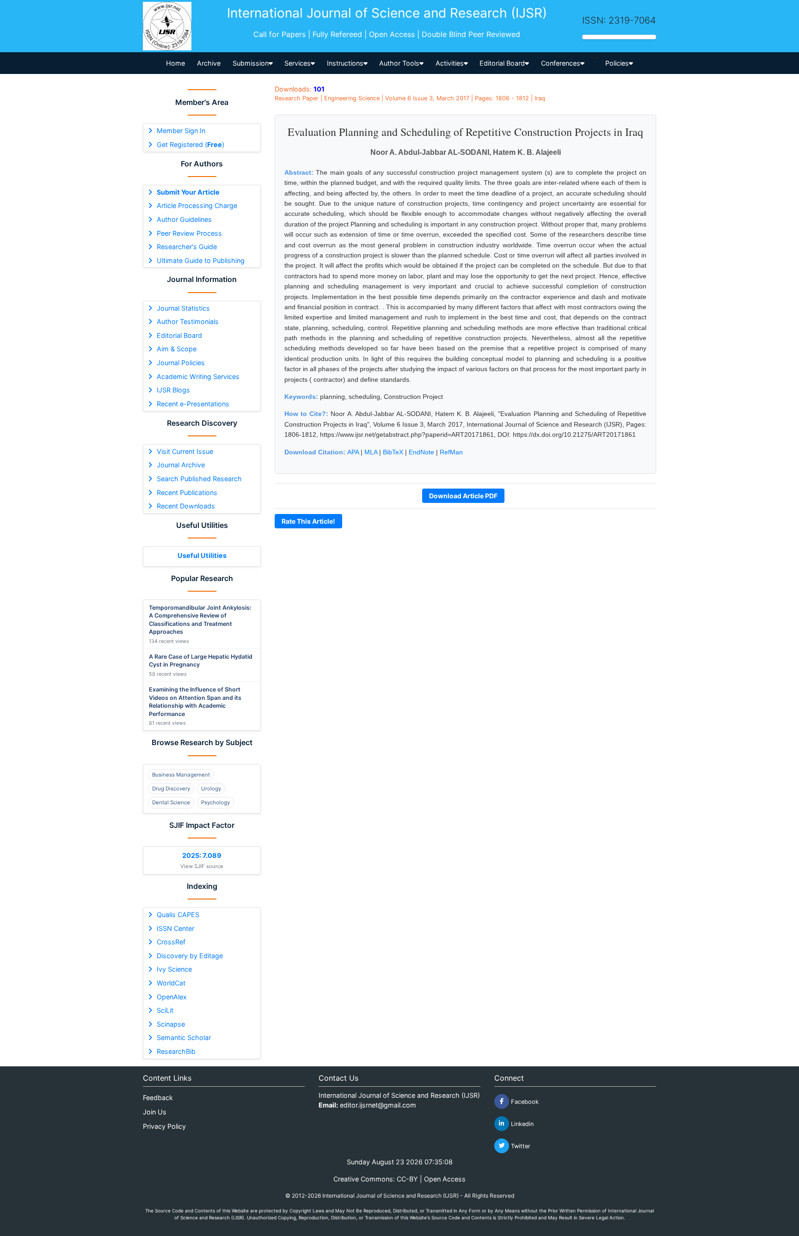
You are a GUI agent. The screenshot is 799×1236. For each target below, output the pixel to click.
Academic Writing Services (198, 376)
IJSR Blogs (173, 390)
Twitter (519, 1145)
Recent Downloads (186, 506)
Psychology (215, 802)
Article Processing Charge (197, 205)
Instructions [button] (345, 63)
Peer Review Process (189, 233)
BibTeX (393, 452)
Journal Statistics (183, 308)
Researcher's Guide (187, 247)
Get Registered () (190, 144)
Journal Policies (181, 363)
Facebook (524, 1101)
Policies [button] (617, 63)
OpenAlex (172, 997)
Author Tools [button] (399, 63)
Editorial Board (179, 335)
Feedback (158, 1097)
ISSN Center (175, 928)
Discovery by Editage (190, 956)
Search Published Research (199, 479)
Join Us (154, 1112)
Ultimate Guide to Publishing (201, 260)
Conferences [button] (560, 63)
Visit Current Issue (185, 451)
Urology (211, 788)
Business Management (181, 774)
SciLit (165, 1010)
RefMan (451, 452)
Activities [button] (450, 63)
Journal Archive (181, 465)
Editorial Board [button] (502, 63)
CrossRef (171, 942)
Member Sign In (181, 131)
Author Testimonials (188, 321)
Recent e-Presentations (193, 404)
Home (175, 63)
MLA (370, 452)
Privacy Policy (164, 1126)
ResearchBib (176, 1051)
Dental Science (171, 802)
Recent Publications (187, 492)
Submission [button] (251, 63)
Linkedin (521, 1123)
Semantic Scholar (184, 1037)
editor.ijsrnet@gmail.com (378, 1105)
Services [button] (297, 63)
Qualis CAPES (178, 914)
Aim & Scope (177, 349)
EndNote (421, 452)
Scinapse (171, 1024)
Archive (209, 63)
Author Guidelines (184, 219)
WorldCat (171, 983)
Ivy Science (174, 969)
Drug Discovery (171, 788)
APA (353, 452)
